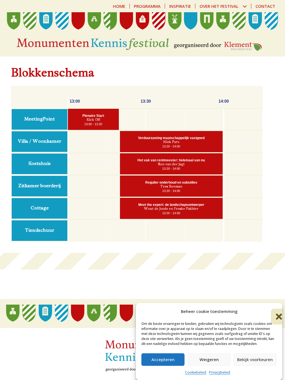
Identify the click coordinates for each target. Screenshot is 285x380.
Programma (147, 6)
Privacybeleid (219, 372)
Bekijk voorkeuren (255, 359)
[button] (274, 311)
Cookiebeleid (195, 372)
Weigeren (209, 359)
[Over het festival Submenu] (247, 6)
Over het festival (219, 6)
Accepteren (163, 359)
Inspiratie (180, 6)
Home (119, 6)
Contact (265, 6)
